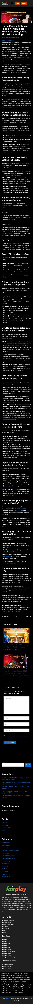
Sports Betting (5, 37)
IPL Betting (5, 866)
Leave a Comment (8, 675)
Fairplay (8, 998)
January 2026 (5, 830)
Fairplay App (5, 848)
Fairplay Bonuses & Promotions (10, 850)
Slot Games (5, 871)
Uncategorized (6, 876)
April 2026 (4, 822)
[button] (12, 3)
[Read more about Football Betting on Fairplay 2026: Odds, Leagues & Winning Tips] (16, 661)
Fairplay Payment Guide (8, 858)
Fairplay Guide (5, 853)
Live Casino (5, 869)
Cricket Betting (7, 649)
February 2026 (6, 828)
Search (3, 762)
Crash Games (5, 842)
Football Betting (25, 675)
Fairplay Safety (6, 861)
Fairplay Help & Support (8, 855)
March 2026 (5, 825)
